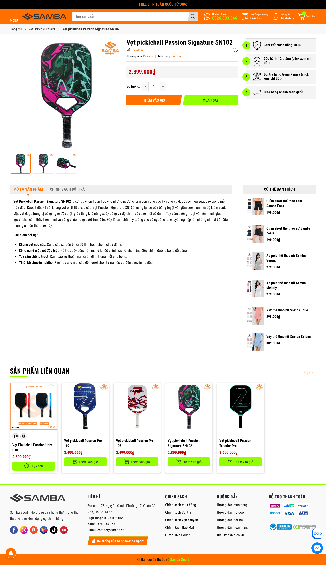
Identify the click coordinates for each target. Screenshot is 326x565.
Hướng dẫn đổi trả (230, 520)
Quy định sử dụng (177, 535)
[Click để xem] (66, 94)
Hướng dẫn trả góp (230, 512)
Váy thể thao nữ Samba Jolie (287, 310)
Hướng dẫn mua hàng (232, 505)
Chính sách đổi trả (178, 512)
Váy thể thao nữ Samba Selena (288, 337)
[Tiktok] (54, 530)
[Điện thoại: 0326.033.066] (220, 16)
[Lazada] (44, 530)
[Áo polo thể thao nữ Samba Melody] (255, 288)
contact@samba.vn (110, 530)
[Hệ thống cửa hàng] (255, 16)
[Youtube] (64, 530)
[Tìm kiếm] (193, 16)
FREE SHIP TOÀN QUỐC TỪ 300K (163, 4)
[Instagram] (24, 530)
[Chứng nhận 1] (280, 527)
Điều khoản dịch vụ (230, 535)
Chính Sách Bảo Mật (179, 527)
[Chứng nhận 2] (304, 527)
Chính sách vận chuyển (181, 520)
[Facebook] (14, 530)
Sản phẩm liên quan (39, 371)
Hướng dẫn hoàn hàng (233, 527)
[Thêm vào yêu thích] (53, 399)
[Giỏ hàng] (307, 16)
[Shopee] (34, 530)
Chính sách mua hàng (180, 505)
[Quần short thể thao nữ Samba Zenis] (255, 234)
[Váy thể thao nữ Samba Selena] (255, 342)
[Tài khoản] (282, 16)
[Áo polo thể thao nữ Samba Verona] (255, 261)
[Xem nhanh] (53, 389)
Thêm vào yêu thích (235, 50)
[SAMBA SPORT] (44, 16)
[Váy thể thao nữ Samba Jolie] (255, 316)
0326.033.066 (114, 518)
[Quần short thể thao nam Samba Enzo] (255, 206)
